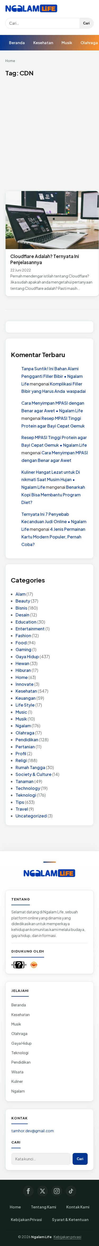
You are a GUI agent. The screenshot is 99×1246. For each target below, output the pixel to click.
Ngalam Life (41, 1237)
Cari (86, 23)
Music (21, 712)
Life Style (25, 705)
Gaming (23, 649)
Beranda (17, 42)
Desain (22, 614)
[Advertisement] (49, 134)
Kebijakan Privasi (26, 1219)
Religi (21, 760)
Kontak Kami (77, 1206)
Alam (21, 594)
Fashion (23, 635)
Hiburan (23, 670)
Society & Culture (33, 774)
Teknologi (26, 795)
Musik (67, 42)
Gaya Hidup (27, 656)
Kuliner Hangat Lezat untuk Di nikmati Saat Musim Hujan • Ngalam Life (50, 479)
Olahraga (25, 732)
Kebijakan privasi (67, 1237)
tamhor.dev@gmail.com (32, 1130)
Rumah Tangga (30, 767)
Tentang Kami (43, 1206)
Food (21, 642)
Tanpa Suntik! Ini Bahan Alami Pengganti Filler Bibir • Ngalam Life (52, 376)
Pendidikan (27, 739)
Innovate (25, 684)
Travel (22, 809)
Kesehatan (43, 42)
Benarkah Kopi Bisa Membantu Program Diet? (53, 494)
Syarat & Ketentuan (70, 1219)
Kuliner (17, 1081)
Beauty (23, 601)
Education (26, 622)
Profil (21, 753)
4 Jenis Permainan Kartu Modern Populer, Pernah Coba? (53, 536)
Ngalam (23, 725)
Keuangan (26, 698)
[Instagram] (57, 1191)
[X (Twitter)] (42, 1191)
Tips (20, 802)
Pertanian (25, 746)
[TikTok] (71, 1191)
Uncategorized (31, 815)
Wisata (17, 1071)
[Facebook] (28, 1191)
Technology (28, 788)
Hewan (22, 663)
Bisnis (21, 608)
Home (10, 61)
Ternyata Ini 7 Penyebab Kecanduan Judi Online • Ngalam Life (53, 521)
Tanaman (25, 781)
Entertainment (30, 628)
